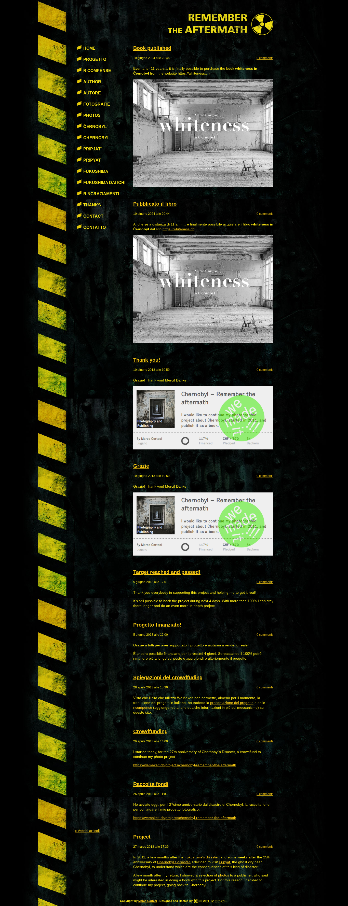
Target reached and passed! (166, 572)
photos (223, 875)
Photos (92, 115)
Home (89, 48)
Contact (93, 216)
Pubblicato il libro (155, 204)
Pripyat (224, 862)
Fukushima (95, 171)
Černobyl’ (95, 126)
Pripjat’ (92, 149)
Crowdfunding (150, 731)
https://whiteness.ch (178, 229)
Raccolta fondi (150, 784)
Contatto (94, 227)
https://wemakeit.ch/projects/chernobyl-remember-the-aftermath (184, 765)
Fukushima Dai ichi (104, 182)
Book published (152, 48)
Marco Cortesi (147, 900)
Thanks (92, 205)
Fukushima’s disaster (201, 857)
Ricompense (97, 70)
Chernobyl (96, 138)
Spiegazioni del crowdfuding (168, 677)
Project (142, 837)
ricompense (142, 707)
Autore (92, 93)
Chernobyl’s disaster (173, 862)
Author (92, 82)
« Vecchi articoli (87, 831)
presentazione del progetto (231, 703)
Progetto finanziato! (157, 625)
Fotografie (96, 104)
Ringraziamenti (101, 194)
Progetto (94, 59)
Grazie (141, 466)
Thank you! (146, 360)
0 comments (265, 58)
